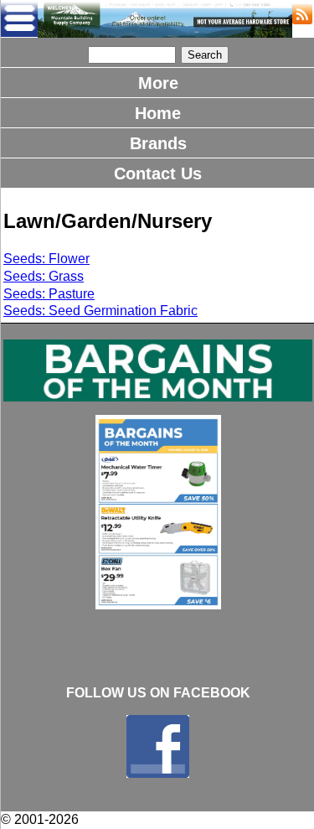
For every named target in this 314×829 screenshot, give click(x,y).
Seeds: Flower (46, 258)
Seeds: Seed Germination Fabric (100, 310)
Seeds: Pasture (49, 294)
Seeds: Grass (43, 276)
